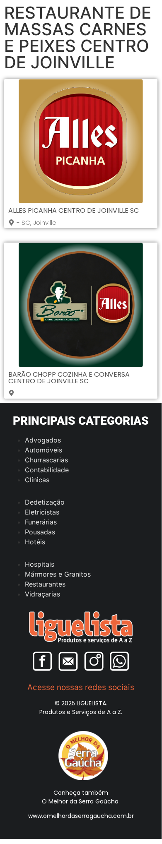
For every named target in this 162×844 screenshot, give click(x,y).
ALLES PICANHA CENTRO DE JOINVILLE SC (73, 210)
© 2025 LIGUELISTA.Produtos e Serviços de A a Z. (80, 707)
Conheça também (80, 793)
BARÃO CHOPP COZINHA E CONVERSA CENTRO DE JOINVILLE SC (69, 378)
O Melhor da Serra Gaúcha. (81, 801)
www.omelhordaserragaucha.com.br (81, 816)
